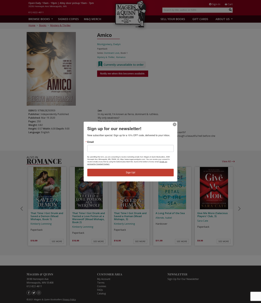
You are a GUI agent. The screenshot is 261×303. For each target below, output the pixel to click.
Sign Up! (130, 172)
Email (90, 142)
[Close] (174, 124)
